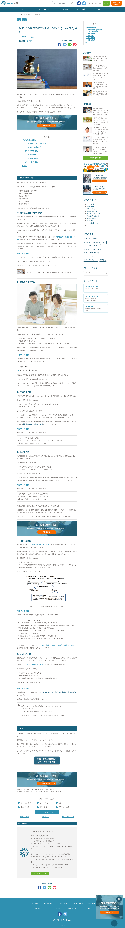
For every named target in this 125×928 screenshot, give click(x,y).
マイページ (99, 9)
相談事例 (90, 221)
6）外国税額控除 (31, 162)
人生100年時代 (92, 218)
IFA (85, 246)
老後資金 (87, 242)
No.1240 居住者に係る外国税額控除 (47, 715)
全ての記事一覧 (27, 14)
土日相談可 (45, 817)
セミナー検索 (80, 9)
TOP (18, 14)
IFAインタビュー (92, 209)
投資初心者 (96, 242)
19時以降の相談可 (68, 817)
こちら (47, 791)
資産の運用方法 (92, 211)
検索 (47, 812)
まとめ (24, 166)
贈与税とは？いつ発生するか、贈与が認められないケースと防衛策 (49, 272)
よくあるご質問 (85, 908)
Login (106, 3)
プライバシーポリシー (71, 908)
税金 (24, 20)
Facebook (79, 3)
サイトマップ (48, 908)
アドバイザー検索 (62, 9)
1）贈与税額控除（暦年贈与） (36, 143)
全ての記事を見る (96, 158)
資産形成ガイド (44, 9)
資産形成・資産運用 (93, 216)
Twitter (84, 3)
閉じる (97, 897)
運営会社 (37, 908)
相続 (18, 20)
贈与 (99, 249)
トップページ (26, 9)
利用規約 (58, 908)
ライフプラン (88, 256)
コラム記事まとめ (93, 223)
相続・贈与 (38, 14)
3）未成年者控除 (31, 151)
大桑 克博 (29, 41)
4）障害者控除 (30, 154)
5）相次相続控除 (31, 158)
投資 (94, 249)
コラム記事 (90, 204)
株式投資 (103, 260)
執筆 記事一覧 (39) (40, 873)
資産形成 (96, 239)
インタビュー (91, 225)
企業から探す (24, 817)
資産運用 (87, 239)
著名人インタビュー (93, 213)
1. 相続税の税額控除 (29, 140)
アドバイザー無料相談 (116, 3)
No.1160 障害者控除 (50, 517)
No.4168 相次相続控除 (51, 606)
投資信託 (87, 249)
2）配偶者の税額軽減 (33, 147)
